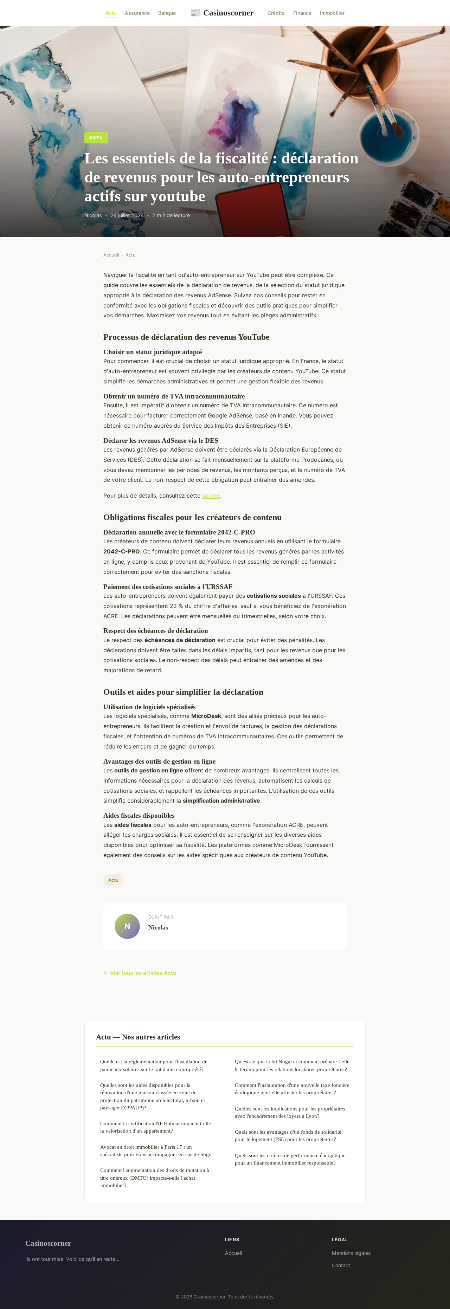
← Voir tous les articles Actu (139, 973)
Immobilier (332, 13)
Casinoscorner (221, 12)
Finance (302, 13)
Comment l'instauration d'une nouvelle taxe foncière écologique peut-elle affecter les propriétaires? (292, 1088)
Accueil (111, 255)
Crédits (276, 13)
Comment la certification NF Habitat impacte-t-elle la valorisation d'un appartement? (155, 1127)
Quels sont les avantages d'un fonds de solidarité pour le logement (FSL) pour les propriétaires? (288, 1135)
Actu (110, 13)
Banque (167, 13)
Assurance (137, 13)
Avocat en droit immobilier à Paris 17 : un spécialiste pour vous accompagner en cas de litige (155, 1150)
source (211, 495)
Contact (341, 1265)
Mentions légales (351, 1253)
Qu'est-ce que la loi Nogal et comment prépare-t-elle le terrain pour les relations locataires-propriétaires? (292, 1065)
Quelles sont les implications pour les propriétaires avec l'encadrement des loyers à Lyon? (290, 1112)
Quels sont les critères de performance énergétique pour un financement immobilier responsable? (290, 1159)
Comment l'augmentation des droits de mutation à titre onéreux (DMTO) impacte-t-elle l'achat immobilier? (154, 1177)
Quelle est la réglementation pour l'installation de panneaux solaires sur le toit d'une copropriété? (153, 1065)
